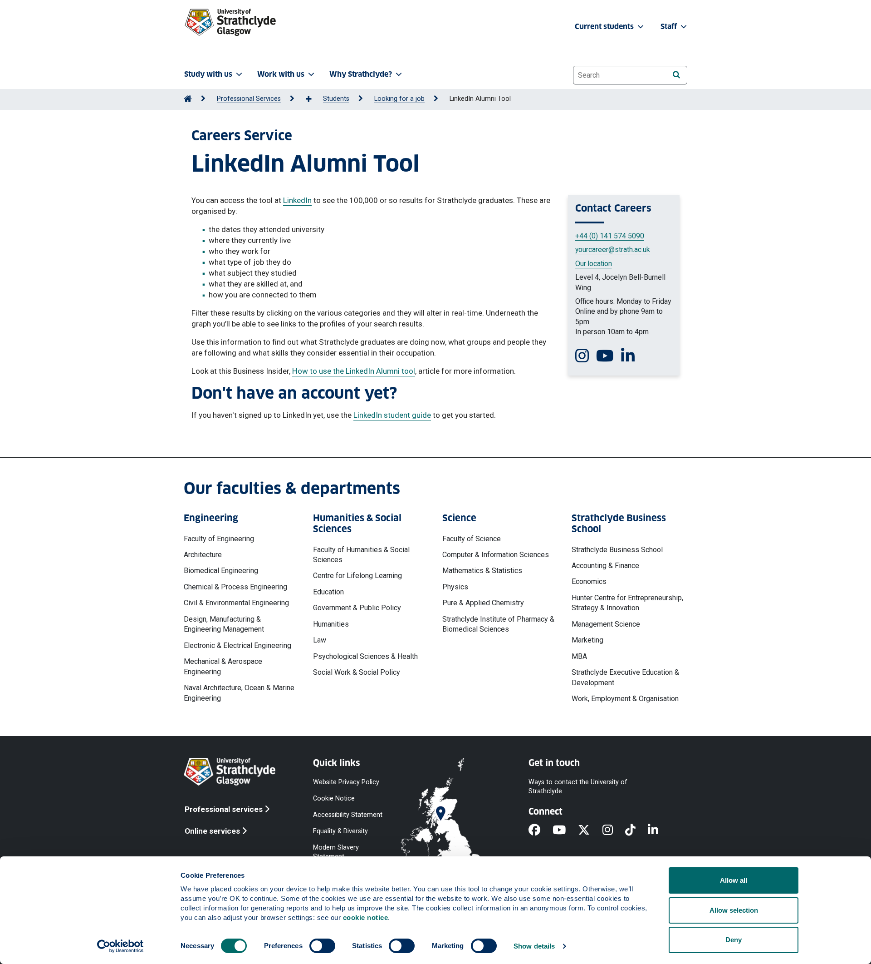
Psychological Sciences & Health (365, 656)
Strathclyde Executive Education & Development (625, 677)
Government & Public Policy (357, 607)
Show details (534, 946)
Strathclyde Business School (617, 549)
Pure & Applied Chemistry (483, 602)
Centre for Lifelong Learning (357, 575)
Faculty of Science (471, 538)
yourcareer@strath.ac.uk (612, 249)
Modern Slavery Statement (336, 852)
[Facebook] (540, 830)
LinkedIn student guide (392, 415)
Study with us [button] (208, 74)
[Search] (676, 75)
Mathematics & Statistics (482, 570)
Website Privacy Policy (346, 782)
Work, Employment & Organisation (625, 698)
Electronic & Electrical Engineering (237, 645)
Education (328, 592)
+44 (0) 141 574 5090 (609, 236)
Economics (589, 581)
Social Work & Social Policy (356, 672)
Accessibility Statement (347, 814)
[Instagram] (613, 830)
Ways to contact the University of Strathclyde (577, 786)
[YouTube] (565, 830)
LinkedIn (297, 200)
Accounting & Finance (605, 565)
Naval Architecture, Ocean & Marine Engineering (239, 692)
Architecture (203, 554)
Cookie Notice (334, 798)
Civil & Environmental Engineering (236, 602)
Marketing (587, 640)
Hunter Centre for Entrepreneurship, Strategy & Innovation (627, 602)
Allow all (733, 880)
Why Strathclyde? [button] (360, 74)
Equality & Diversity (340, 831)
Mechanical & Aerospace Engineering (223, 666)
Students (336, 99)
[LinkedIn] (659, 830)
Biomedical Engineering (221, 570)
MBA (579, 656)
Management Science (606, 624)
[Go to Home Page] (188, 99)
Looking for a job (399, 99)
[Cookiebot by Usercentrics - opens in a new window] (120, 946)
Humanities (331, 624)
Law (319, 640)
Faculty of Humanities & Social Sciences (361, 554)
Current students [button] (605, 26)
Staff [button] (670, 26)
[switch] (322, 946)
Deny (733, 940)
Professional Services (249, 99)
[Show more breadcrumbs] (313, 99)
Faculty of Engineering (219, 538)
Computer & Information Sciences (495, 554)
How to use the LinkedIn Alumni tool (353, 371)
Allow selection (734, 910)
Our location (593, 263)
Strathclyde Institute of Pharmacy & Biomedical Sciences (498, 624)
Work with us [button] (280, 74)
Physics (455, 587)
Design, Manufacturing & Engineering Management (224, 624)
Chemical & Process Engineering (235, 587)
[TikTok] (636, 830)
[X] (590, 830)
